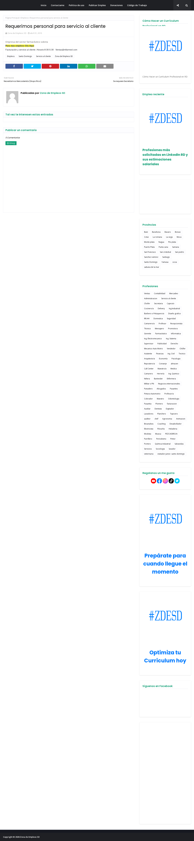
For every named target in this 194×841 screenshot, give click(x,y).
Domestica (158, 318)
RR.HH (146, 318)
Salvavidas (179, 444)
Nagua (161, 242)
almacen (174, 363)
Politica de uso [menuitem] (76, 5)
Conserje (163, 363)
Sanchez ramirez (151, 257)
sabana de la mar (151, 267)
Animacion (180, 418)
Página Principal (12, 18)
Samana (175, 247)
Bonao (178, 232)
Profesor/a (169, 393)
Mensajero (159, 328)
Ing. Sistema (171, 338)
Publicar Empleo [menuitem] (97, 5)
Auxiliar (147, 408)
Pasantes (174, 388)
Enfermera (171, 378)
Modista (147, 433)
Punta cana (163, 247)
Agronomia (167, 418)
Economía (163, 358)
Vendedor (171, 348)
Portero (147, 444)
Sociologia (160, 449)
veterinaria (148, 454)
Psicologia (176, 358)
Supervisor (148, 343)
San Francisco (150, 252)
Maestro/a (162, 368)
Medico (174, 368)
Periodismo (161, 439)
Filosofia (161, 428)
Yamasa (165, 262)
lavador (172, 449)
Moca (179, 237)
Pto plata (172, 242)
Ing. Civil (171, 353)
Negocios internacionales (169, 383)
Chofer (147, 303)
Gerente (147, 333)
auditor (147, 418)
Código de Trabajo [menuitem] (137, 5)
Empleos (24, 18)
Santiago (166, 257)
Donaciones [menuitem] (116, 5)
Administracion (150, 298)
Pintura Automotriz (152, 393)
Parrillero (148, 439)
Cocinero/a (149, 308)
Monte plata (149, 242)
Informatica (176, 333)
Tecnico (182, 353)
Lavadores (148, 413)
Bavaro (168, 232)
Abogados (161, 388)
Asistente (148, 353)
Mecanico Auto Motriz (153, 348)
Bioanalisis (148, 423)
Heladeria (173, 428)
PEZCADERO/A (171, 433)
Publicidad (162, 343)
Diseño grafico (174, 313)
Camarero (148, 373)
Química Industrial (163, 444)
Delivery (161, 308)
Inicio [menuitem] (43, 5)
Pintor (173, 439)
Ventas (147, 293)
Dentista (158, 408)
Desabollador (176, 423)
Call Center (149, 368)
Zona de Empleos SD (19, 5)
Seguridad (171, 318)
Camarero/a (149, 323)
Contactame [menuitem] (57, 5)
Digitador (170, 408)
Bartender (158, 378)
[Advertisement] (165, 773)
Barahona (156, 232)
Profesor (162, 323)
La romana (157, 237)
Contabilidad (159, 293)
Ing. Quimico (173, 373)
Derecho (174, 343)
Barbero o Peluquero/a (154, 313)
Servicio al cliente (43, 56)
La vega (169, 237)
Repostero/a (149, 363)
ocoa (174, 262)
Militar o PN (149, 383)
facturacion (172, 403)
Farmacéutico (161, 333)
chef (156, 418)
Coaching (161, 423)
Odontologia (173, 398)
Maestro (160, 398)
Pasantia (147, 403)
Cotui (146, 237)
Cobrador (148, 398)
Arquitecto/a (149, 358)
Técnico (147, 328)
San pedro (179, 252)
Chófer (183, 348)
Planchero (161, 413)
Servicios (148, 449)
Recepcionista (176, 323)
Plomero (159, 403)
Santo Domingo (25, 56)
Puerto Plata (149, 247)
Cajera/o (170, 303)
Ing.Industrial (174, 308)
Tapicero (174, 413)
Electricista (148, 428)
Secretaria (158, 303)
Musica (158, 433)
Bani (146, 232)
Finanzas (160, 353)
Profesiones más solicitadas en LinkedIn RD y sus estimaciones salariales (165, 157)
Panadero (148, 388)
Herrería (160, 373)
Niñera (147, 378)
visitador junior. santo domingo (171, 454)
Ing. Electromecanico (153, 338)
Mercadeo (173, 293)
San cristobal (165, 252)
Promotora (173, 328)
